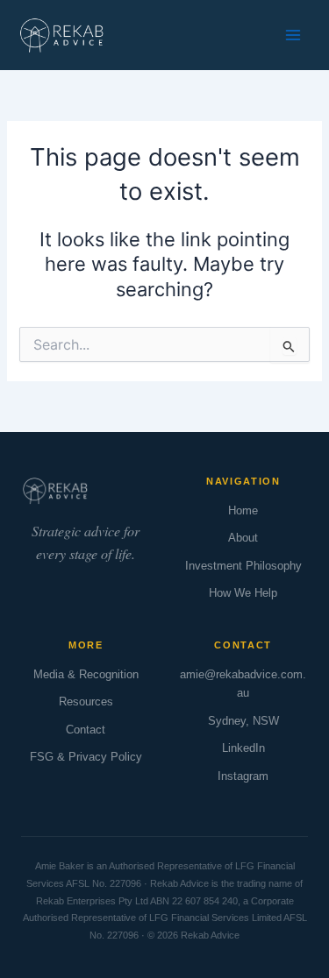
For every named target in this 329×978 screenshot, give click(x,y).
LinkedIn (243, 748)
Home (243, 510)
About (243, 537)
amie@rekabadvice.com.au (243, 683)
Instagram (243, 776)
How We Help (243, 592)
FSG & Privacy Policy (86, 756)
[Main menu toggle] (293, 35)
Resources (86, 701)
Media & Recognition (86, 674)
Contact (85, 729)
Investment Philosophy (243, 565)
